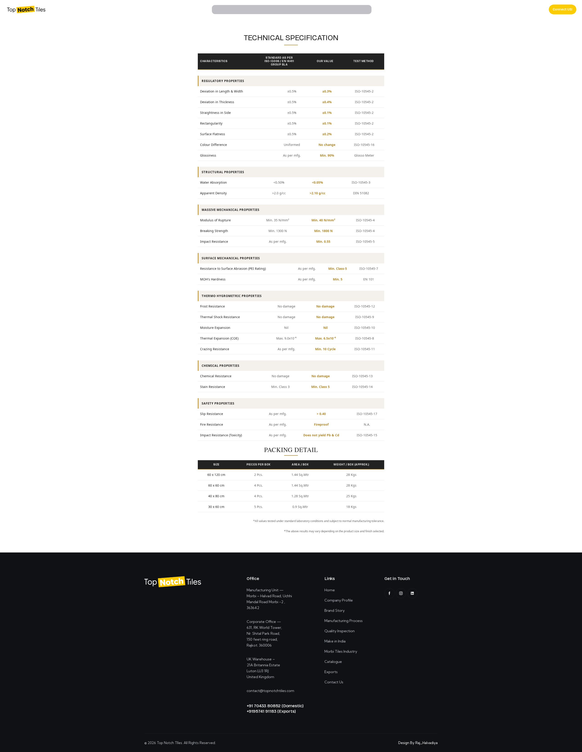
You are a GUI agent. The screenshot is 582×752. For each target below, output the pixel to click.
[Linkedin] (412, 593)
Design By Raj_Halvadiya (418, 743)
